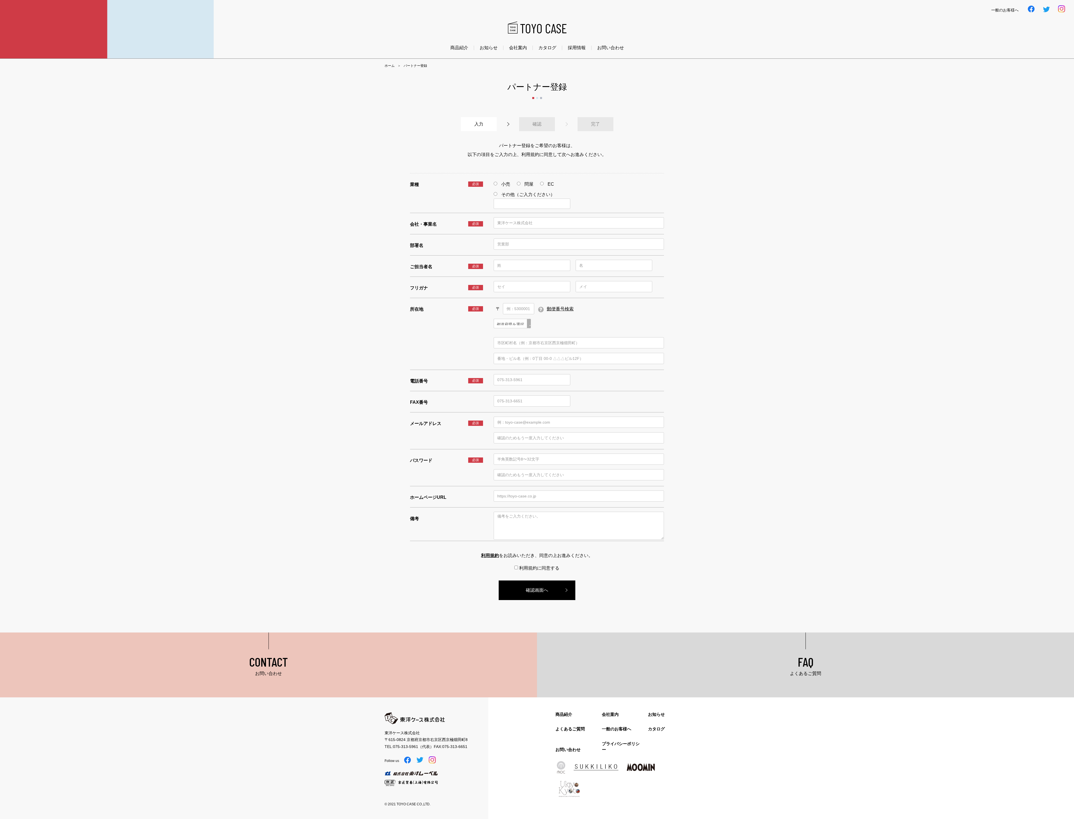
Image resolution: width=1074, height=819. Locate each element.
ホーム (390, 66)
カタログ (547, 48)
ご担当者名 (421, 266)
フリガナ (419, 287)
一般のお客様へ (616, 728)
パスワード (421, 460)
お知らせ (489, 48)
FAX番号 (419, 402)
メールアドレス (425, 423)
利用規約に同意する (538, 568)
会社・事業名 (423, 224)
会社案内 (518, 48)
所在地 (416, 309)
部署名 (416, 245)
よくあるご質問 (570, 728)
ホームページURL (428, 497)
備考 (414, 518)
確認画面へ (537, 590)
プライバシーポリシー (621, 746)
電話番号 (419, 381)
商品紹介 (459, 48)
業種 (414, 184)
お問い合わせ (610, 48)
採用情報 (577, 48)
